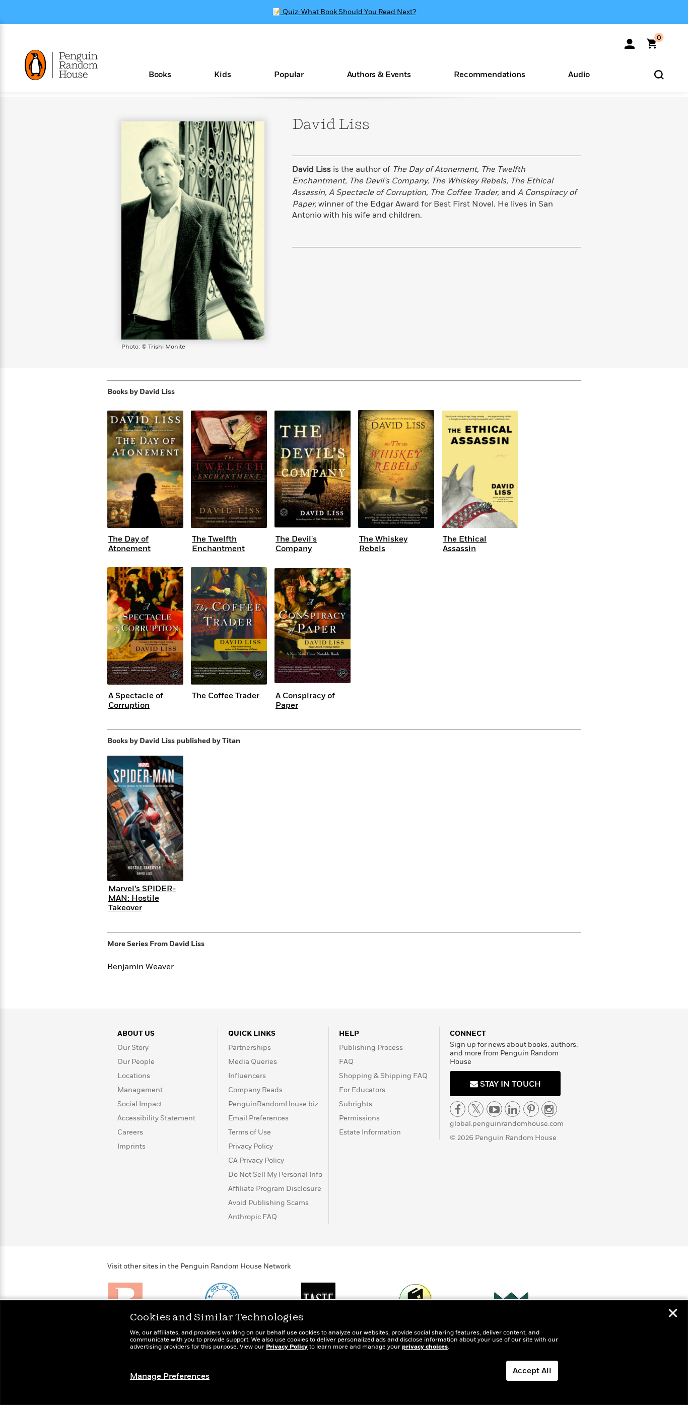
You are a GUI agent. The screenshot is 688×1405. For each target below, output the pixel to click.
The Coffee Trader (225, 695)
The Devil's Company (296, 543)
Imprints (131, 1146)
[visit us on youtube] (494, 1109)
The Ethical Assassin (465, 543)
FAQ (346, 1061)
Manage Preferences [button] (170, 1376)
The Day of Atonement (129, 543)
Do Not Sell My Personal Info (275, 1174)
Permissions (359, 1118)
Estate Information (370, 1132)
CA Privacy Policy (256, 1160)
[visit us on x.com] (476, 1109)
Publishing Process (371, 1047)
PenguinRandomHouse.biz (273, 1104)
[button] (160, 74)
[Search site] (659, 74)
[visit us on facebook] (457, 1109)
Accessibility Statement (156, 1118)
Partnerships (249, 1047)
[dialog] (344, 1352)
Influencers (247, 1076)
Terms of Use (249, 1132)
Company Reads (255, 1090)
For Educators (362, 1090)
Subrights (355, 1104)
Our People (136, 1061)
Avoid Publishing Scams (268, 1203)
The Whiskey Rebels (383, 543)
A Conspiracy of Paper (305, 700)
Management (140, 1090)
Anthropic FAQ (252, 1217)
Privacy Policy (250, 1146)
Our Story (133, 1047)
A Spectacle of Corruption (135, 700)
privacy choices (425, 1347)
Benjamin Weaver (140, 966)
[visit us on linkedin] (512, 1109)
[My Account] (630, 40)
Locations (133, 1076)
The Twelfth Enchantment (218, 543)
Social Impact (139, 1104)
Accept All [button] (532, 1370)
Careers (130, 1132)
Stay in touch (509, 1084)
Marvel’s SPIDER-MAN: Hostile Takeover (142, 898)
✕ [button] (673, 1314)
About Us (136, 1033)
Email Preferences (258, 1118)
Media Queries (252, 1061)
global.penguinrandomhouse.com (507, 1123)
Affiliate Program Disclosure (274, 1188)
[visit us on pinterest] (531, 1109)
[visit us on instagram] (549, 1109)
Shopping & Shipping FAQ (383, 1076)
